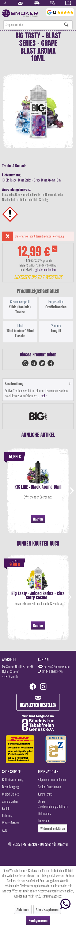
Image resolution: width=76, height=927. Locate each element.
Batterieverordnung (12, 779)
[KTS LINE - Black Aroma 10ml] (38, 472)
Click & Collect (10, 794)
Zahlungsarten (10, 801)
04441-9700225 (52, 671)
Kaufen (38, 519)
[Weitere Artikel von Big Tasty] (38, 416)
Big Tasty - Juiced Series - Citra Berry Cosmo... (38, 595)
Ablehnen (22, 909)
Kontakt (6, 808)
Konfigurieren (38, 920)
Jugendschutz (45, 794)
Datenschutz (44, 813)
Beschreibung (14, 383)
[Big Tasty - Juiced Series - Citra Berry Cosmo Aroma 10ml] (38, 578)
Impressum (44, 820)
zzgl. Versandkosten (44, 269)
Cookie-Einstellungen (49, 786)
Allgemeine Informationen (52, 779)
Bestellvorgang (10, 786)
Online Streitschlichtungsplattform (53, 804)
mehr (43, 395)
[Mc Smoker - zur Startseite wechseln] (20, 13)
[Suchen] (66, 24)
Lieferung (7, 815)
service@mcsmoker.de (56, 666)
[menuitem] (38, 24)
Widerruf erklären (52, 828)
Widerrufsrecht (10, 822)
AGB (4, 830)
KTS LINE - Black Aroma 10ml (38, 487)
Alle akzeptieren (47, 909)
